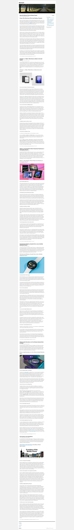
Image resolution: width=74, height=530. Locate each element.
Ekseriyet (21, 2)
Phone (29, 519)
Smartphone (31, 519)
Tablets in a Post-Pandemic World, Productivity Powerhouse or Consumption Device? (32, 149)
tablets (30, 89)
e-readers (25, 96)
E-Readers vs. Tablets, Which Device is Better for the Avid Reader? (31, 59)
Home (20, 12)
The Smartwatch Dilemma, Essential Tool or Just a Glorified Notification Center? (31, 244)
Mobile (27, 519)
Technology (29, 241)
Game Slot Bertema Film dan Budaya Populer (28, 15)
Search (53, 15)
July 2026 (20, 523)
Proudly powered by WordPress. (50, 528)
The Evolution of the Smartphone (26, 436)
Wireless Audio (31, 433)
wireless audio (26, 372)
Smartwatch (28, 339)
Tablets (27, 241)
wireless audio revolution (32, 431)
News (22, 241)
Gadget (26, 241)
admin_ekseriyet (27, 16)
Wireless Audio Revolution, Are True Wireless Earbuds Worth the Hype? (32, 342)
